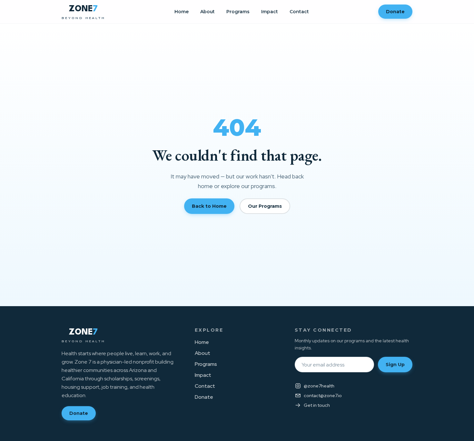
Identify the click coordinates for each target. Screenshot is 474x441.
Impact (269, 12)
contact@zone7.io (323, 395)
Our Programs (265, 206)
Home (181, 12)
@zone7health (319, 386)
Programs (238, 12)
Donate (395, 12)
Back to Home (209, 206)
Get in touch (317, 405)
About (207, 12)
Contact (299, 12)
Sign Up (395, 364)
